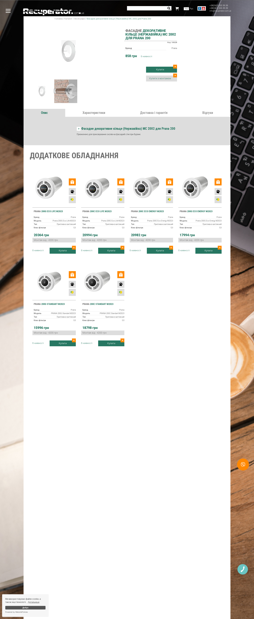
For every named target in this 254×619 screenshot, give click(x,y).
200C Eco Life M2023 (97, 211)
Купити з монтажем (160, 78)
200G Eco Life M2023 (48, 211)
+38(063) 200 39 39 (219, 5)
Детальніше (33, 602)
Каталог (68, 18)
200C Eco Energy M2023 (147, 211)
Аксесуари (79, 18)
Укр (186, 8)
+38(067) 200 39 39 (219, 8)
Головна (59, 18)
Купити (160, 69)
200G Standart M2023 (49, 304)
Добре (25, 608)
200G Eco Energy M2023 (196, 211)
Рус (191, 8)
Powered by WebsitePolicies (16, 612)
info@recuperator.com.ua (220, 11)
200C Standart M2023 (97, 304)
